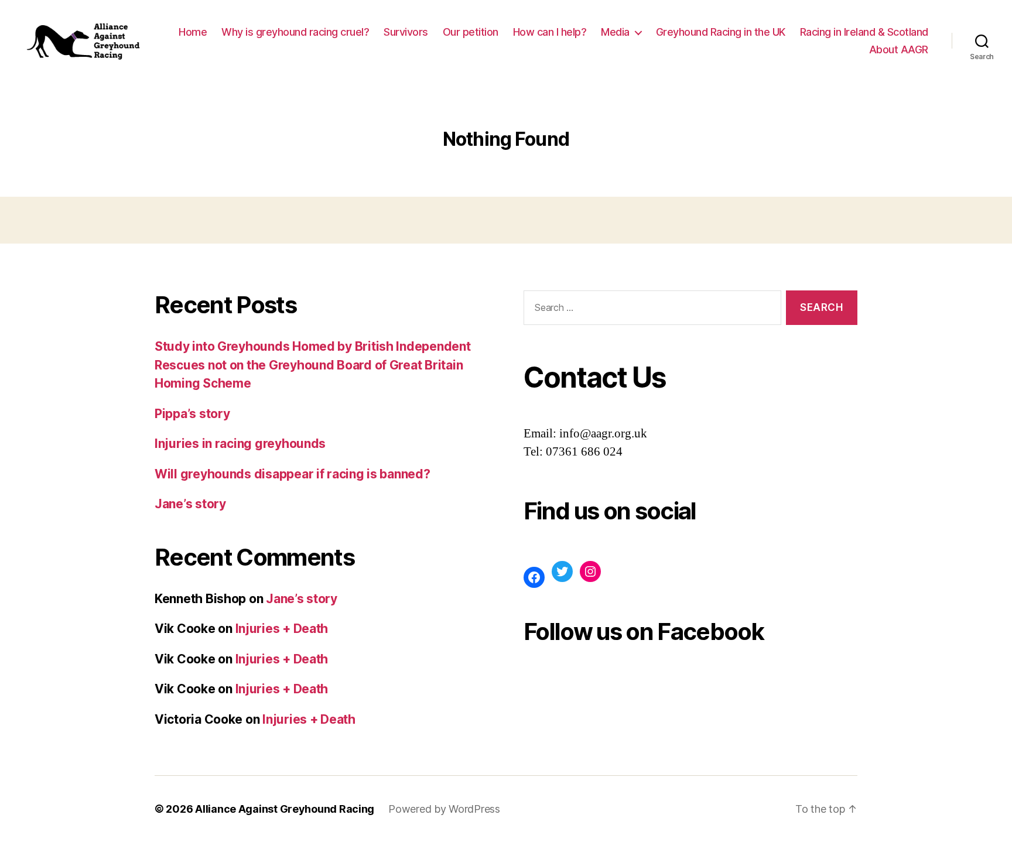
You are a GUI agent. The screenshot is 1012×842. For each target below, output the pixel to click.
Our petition (470, 32)
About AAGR (898, 49)
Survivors (406, 32)
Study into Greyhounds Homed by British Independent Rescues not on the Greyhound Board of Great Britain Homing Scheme (313, 365)
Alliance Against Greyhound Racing (284, 809)
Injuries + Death (282, 628)
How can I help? (550, 32)
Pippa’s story (192, 413)
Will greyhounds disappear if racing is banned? (292, 474)
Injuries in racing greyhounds (240, 443)
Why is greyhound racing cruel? (295, 32)
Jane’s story (190, 504)
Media (615, 32)
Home (193, 32)
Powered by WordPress (444, 809)
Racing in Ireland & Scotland (864, 32)
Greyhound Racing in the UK (720, 32)
